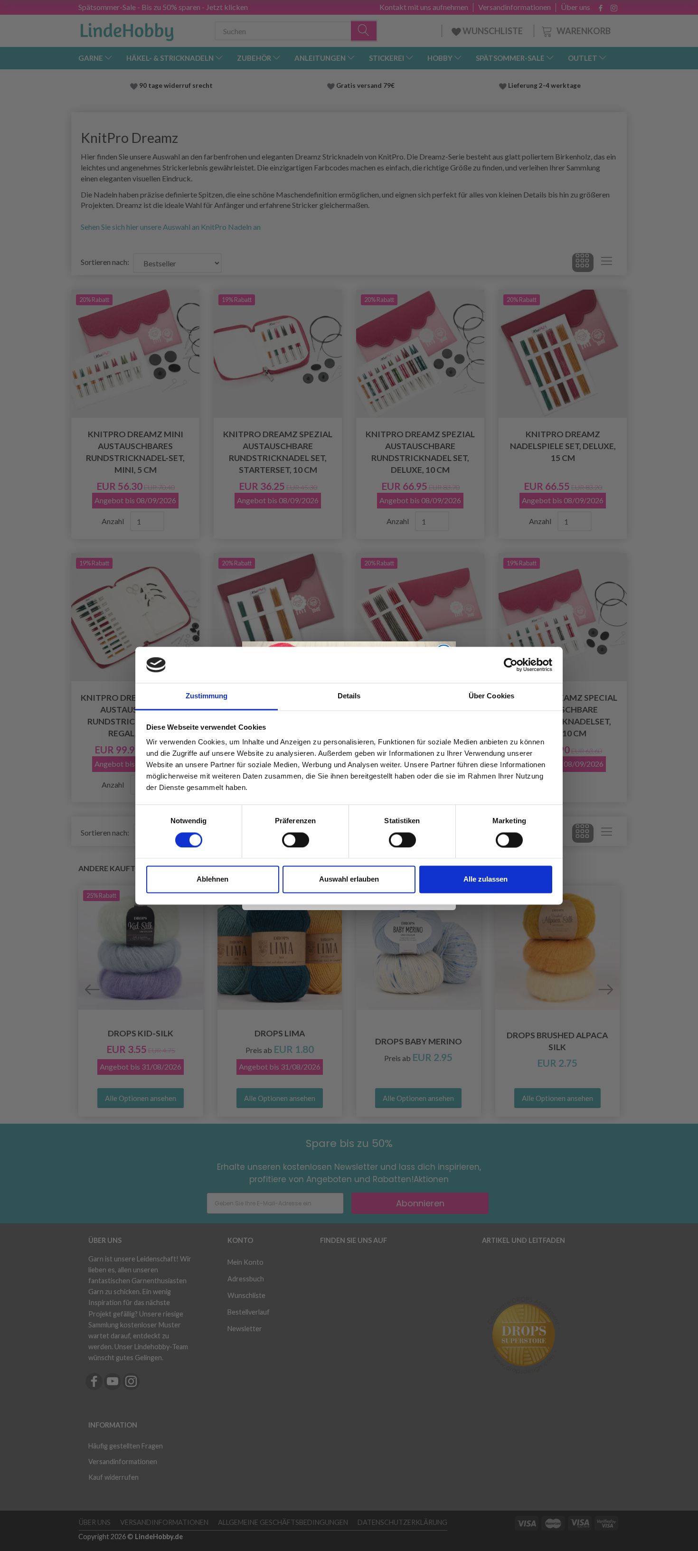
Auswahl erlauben (349, 879)
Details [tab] (349, 696)
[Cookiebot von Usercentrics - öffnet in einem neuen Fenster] (510, 665)
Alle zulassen (485, 879)
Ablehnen (212, 879)
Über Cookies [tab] (491, 696)
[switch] (295, 839)
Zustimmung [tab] (207, 696)
